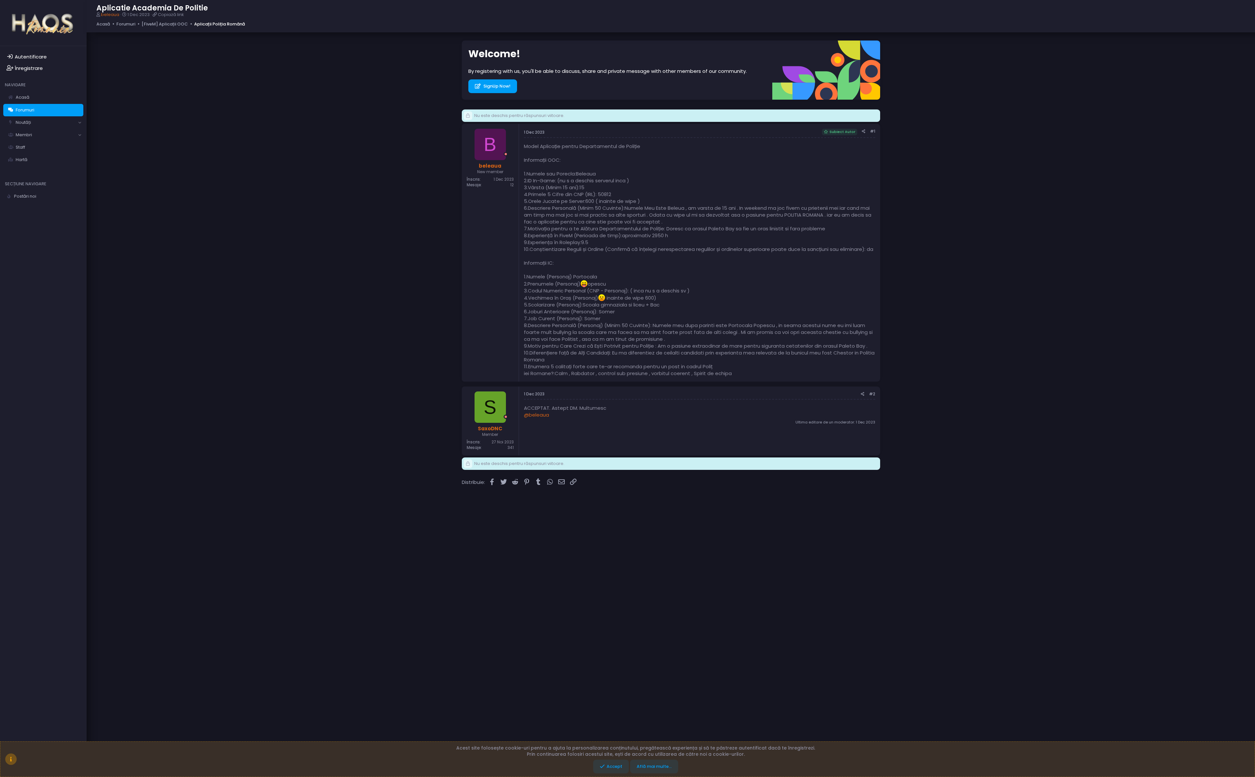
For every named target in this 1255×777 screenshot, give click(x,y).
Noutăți (23, 122)
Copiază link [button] (171, 14)
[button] (79, 122)
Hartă (21, 160)
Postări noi (25, 196)
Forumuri (25, 110)
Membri (24, 135)
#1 (872, 131)
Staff (20, 147)
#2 (872, 394)
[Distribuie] (864, 131)
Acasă (22, 97)
